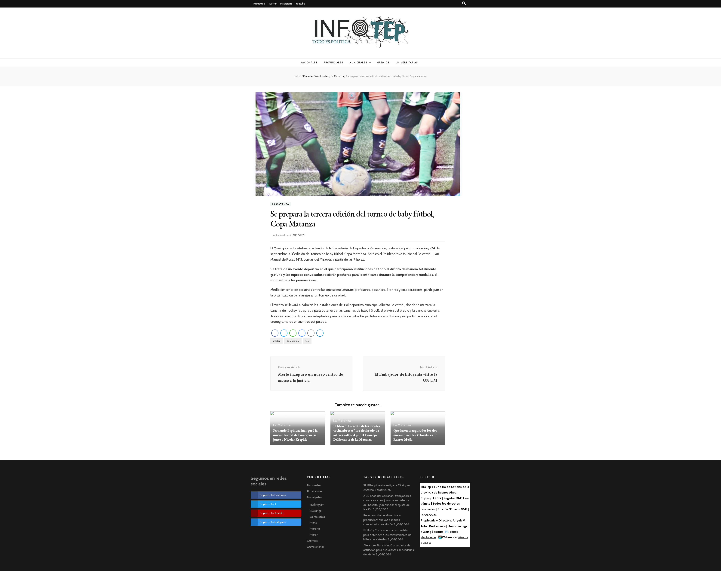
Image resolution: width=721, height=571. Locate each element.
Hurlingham (317, 504)
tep (307, 340)
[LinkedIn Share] (320, 333)
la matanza (293, 340)
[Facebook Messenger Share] (301, 333)
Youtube (300, 3)
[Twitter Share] (283, 333)
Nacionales (308, 62)
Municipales (358, 62)
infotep (276, 340)
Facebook (259, 3)
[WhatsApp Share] (292, 333)
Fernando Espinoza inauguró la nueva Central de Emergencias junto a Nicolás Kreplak (295, 435)
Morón (314, 534)
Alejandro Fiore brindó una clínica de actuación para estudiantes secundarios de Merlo (388, 550)
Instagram (286, 3)
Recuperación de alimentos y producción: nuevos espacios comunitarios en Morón (382, 520)
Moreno (315, 528)
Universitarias (407, 62)
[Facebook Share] (274, 333)
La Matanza (280, 204)
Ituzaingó (316, 510)
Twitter (272, 3)
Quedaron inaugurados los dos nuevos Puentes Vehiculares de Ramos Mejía (415, 435)
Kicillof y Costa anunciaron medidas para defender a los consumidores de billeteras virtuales (387, 535)
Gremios (383, 62)
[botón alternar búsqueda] (464, 3)
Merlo (313, 522)
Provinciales (333, 62)
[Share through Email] (310, 333)
